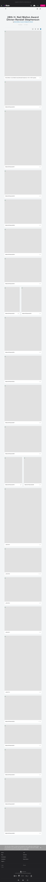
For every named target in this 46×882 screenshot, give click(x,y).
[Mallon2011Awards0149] (31, 299)
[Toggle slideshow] (32, 29)
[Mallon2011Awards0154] (23, 334)
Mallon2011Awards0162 (9, 381)
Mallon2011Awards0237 (10, 804)
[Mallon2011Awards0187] (23, 403)
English (2, 861)
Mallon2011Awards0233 (9, 774)
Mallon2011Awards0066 (10, 225)
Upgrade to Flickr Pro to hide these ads (23, 2)
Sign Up (42, 5)
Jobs (24, 852)
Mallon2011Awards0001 (9, 166)
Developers (3, 856)
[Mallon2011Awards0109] (23, 270)
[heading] (7, 5)
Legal (2, 865)
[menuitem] (31, 6)
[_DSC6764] (23, 589)
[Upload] (34, 6)
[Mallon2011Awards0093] (23, 241)
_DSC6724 (7, 544)
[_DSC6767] (23, 619)
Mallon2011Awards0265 (10, 833)
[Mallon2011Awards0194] (13, 470)
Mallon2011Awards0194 (9, 484)
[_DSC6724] (23, 515)
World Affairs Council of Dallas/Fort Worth (23, 22)
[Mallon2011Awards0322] (23, 708)
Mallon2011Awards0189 (9, 453)
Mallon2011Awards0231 (9, 745)
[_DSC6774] (23, 663)
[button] (37, 8)
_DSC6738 (7, 573)
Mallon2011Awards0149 (26, 313)
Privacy (24, 865)
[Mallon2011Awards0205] (32, 470)
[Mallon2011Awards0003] (23, 93)
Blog (2, 854)
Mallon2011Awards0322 (9, 721)
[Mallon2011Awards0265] (23, 819)
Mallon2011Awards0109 (9, 283)
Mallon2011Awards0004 (10, 196)
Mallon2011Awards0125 (9, 313)
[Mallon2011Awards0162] (23, 368)
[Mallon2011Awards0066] (23, 212)
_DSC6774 (7, 692)
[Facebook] (18, 880)
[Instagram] (27, 880)
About (2, 852)
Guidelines (3, 859)
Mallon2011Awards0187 (9, 422)
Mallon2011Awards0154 (9, 352)
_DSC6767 (7, 632)
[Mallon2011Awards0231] (23, 734)
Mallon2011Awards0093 (10, 254)
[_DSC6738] (23, 560)
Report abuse (25, 859)
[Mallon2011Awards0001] (23, 137)
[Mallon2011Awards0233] (23, 761)
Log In (38, 5)
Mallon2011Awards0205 (29, 484)
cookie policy (26, 849)
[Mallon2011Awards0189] (23, 439)
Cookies (24, 856)
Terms (2, 867)
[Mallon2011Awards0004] (23, 182)
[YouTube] (23, 880)
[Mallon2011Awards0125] (12, 299)
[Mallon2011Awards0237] (23, 790)
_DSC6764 (7, 603)
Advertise (25, 854)
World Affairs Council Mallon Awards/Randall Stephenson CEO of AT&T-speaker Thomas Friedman (21, 77)
